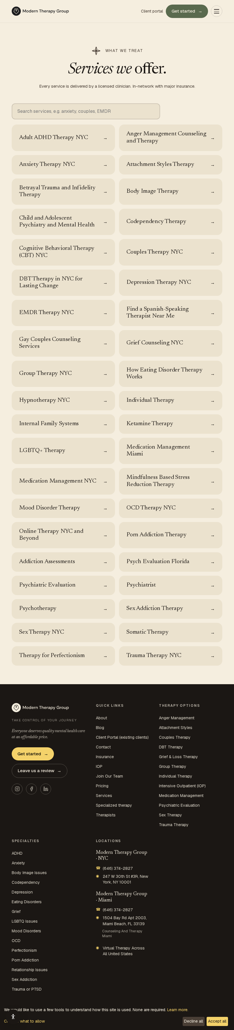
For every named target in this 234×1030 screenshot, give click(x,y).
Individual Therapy (175, 776)
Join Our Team (109, 776)
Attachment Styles (175, 727)
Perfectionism (24, 950)
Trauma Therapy (174, 824)
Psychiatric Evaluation (179, 805)
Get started (187, 11)
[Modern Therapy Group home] (40, 11)
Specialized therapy (114, 805)
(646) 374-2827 (114, 868)
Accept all (217, 1021)
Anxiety (18, 863)
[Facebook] (31, 789)
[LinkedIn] (45, 789)
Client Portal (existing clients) (122, 737)
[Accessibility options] (13, 1016)
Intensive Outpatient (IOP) (182, 785)
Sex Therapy (170, 815)
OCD (16, 940)
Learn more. (177, 1009)
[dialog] (117, 1017)
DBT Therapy (171, 747)
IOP (99, 766)
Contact (103, 747)
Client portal (152, 11)
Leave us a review (39, 770)
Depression (22, 892)
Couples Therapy (175, 737)
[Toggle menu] (216, 11)
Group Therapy (172, 766)
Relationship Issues (30, 969)
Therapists (106, 815)
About (101, 717)
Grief (16, 911)
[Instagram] (17, 789)
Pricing (102, 785)
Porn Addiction (25, 960)
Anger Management (176, 717)
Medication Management (181, 795)
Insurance (105, 756)
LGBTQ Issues (25, 921)
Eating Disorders (27, 901)
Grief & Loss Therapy (178, 756)
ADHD (17, 853)
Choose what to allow (24, 1021)
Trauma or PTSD (27, 989)
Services (104, 795)
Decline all (193, 1021)
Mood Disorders (26, 930)
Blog (100, 727)
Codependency (26, 882)
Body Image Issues (29, 872)
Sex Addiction (24, 979)
